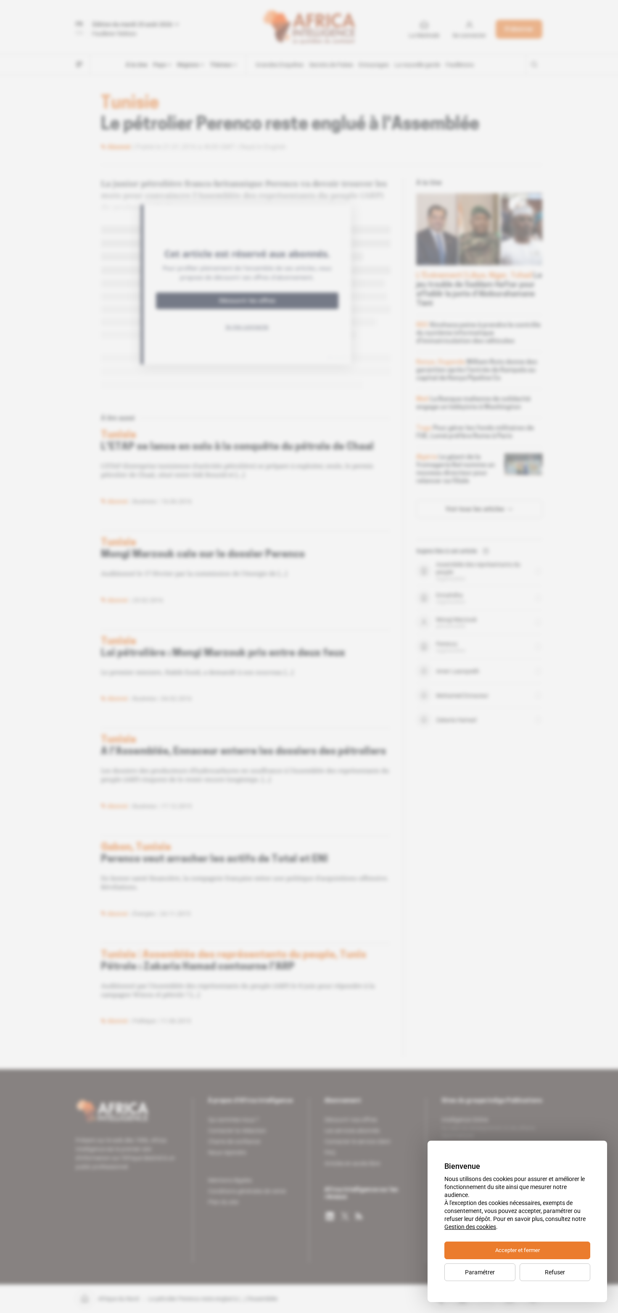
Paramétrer (480, 1272)
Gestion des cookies (470, 1226)
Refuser (555, 1272)
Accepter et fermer (517, 1250)
